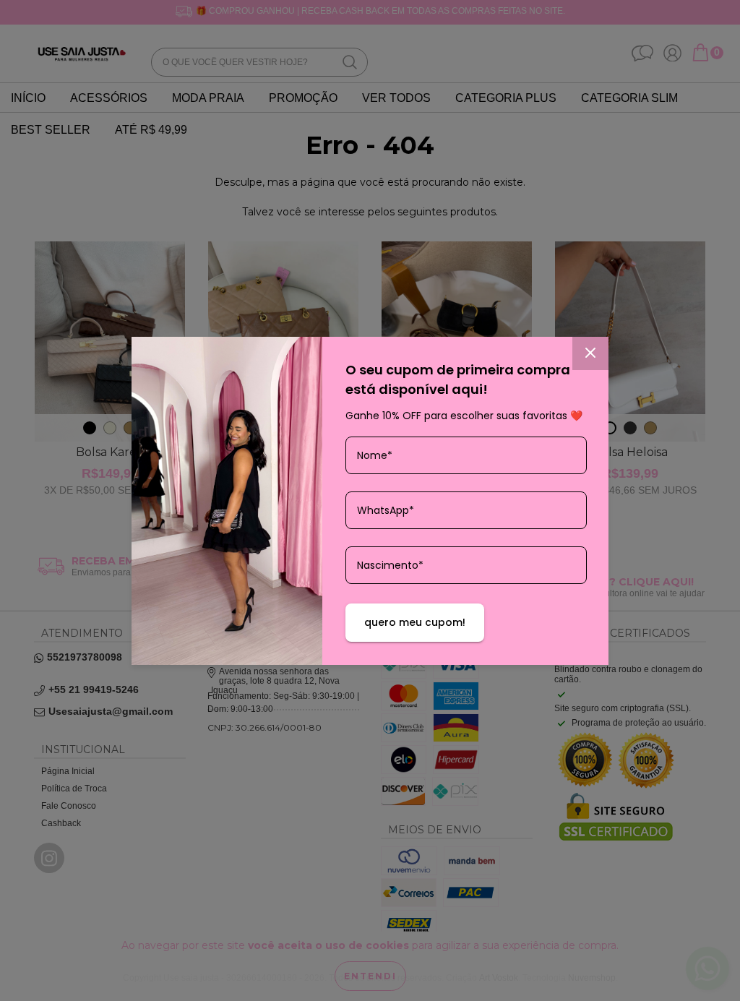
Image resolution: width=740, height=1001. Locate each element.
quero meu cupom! (414, 622)
